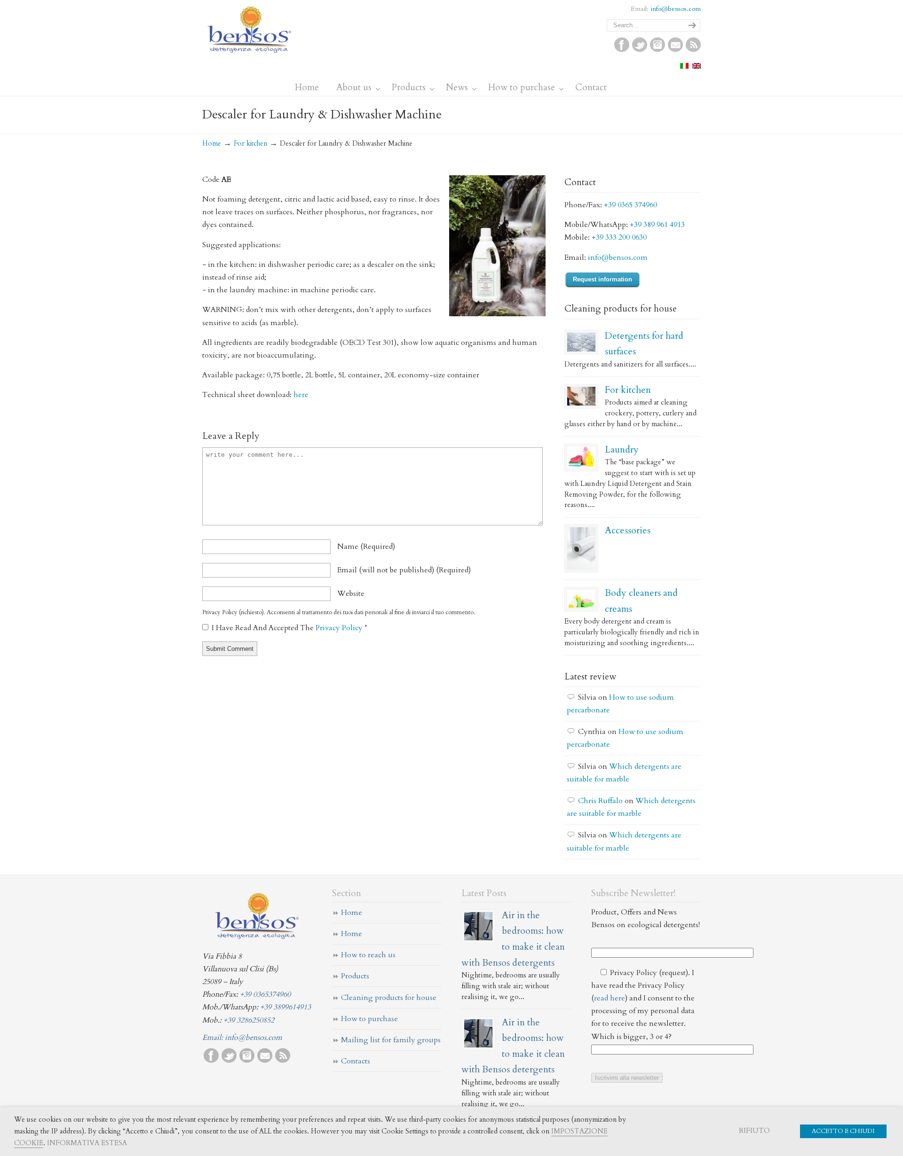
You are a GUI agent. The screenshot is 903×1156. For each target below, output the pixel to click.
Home (211, 143)
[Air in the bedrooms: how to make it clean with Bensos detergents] (478, 926)
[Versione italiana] (684, 66)
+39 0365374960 (265, 994)
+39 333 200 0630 (619, 237)
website (350, 593)
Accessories (627, 530)
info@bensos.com (675, 8)
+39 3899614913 (285, 1007)
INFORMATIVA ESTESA (87, 1143)
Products (355, 976)
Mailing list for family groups (391, 1040)
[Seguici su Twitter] (639, 50)
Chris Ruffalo (600, 801)
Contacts (355, 1061)
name (366, 546)
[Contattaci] (675, 50)
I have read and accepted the (289, 628)
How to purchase (369, 1019)
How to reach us (368, 955)
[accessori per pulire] (581, 548)
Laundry (622, 449)
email (404, 570)
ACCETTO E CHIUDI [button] (843, 1131)
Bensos (249, 29)
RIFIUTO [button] (754, 1130)
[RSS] (693, 50)
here (301, 395)
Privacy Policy (340, 628)
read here (609, 998)
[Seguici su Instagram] (657, 50)
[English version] (696, 66)
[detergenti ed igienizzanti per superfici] (581, 342)
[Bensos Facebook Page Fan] (621, 50)
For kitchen (250, 143)
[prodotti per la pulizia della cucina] (581, 396)
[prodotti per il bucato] (581, 457)
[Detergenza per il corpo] (581, 599)
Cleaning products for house (388, 997)
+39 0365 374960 (630, 205)
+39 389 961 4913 (657, 224)
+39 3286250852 (248, 1020)
